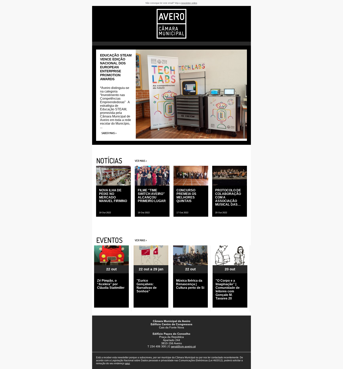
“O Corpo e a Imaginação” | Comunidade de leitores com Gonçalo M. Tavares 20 (228, 289)
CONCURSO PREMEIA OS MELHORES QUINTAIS (186, 196)
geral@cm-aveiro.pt (183, 346)
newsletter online (189, 3)
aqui (127, 363)
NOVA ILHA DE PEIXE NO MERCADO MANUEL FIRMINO (113, 196)
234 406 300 (158, 346)
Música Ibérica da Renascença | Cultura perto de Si (190, 284)
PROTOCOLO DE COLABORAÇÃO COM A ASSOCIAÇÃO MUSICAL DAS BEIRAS (228, 197)
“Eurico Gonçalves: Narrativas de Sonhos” (147, 286)
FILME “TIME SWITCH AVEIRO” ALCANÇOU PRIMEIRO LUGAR (152, 196)
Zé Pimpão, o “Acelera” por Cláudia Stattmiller (110, 284)
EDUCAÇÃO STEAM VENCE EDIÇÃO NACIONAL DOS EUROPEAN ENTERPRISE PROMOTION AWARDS (116, 67)
